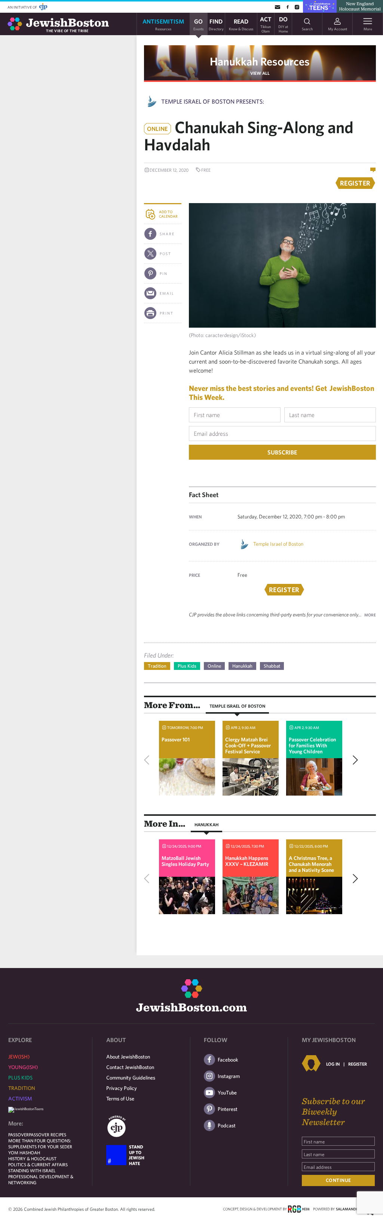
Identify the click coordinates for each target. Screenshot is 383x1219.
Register (357, 1063)
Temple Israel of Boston (278, 544)
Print (167, 313)
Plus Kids (187, 666)
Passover (18, 1134)
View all (260, 73)
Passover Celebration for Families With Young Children (312, 745)
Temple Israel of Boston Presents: (212, 101)
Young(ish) (23, 1067)
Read (241, 24)
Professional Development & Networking (40, 1179)
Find (216, 24)
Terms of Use (120, 1099)
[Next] (353, 760)
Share (167, 234)
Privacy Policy (121, 1088)
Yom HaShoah (24, 1152)
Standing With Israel (32, 1170)
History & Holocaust (32, 1158)
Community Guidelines (130, 1078)
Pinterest (228, 1109)
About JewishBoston (128, 1057)
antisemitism (163, 24)
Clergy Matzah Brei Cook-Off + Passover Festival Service (248, 745)
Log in (333, 1063)
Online (214, 666)
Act (266, 24)
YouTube (227, 1093)
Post (165, 253)
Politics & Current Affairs (38, 1164)
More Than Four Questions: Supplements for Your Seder (40, 1143)
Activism (20, 1099)
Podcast (227, 1125)
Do (283, 24)
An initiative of (22, 7)
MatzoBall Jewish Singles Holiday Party (185, 861)
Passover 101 (176, 739)
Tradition (157, 666)
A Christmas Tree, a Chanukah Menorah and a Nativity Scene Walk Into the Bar (311, 867)
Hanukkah (242, 666)
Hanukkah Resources (260, 61)
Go (198, 24)
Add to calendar (168, 213)
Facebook (228, 1060)
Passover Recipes (47, 1134)
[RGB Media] (298, 1208)
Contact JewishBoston (130, 1067)
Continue (338, 1180)
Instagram (229, 1076)
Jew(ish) (19, 1057)
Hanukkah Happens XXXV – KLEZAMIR (246, 861)
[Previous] (148, 760)
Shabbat (272, 666)
